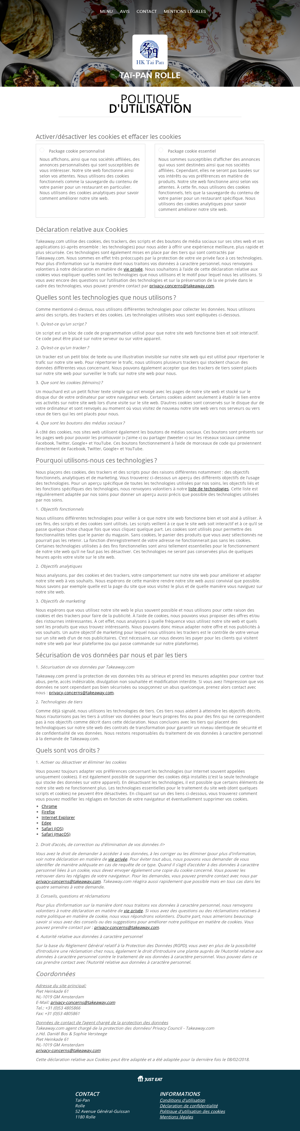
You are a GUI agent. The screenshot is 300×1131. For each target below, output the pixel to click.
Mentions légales (185, 11)
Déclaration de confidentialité (189, 1105)
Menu (106, 11)
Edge (46, 823)
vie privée (133, 269)
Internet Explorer (58, 817)
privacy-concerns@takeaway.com (181, 286)
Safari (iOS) (52, 828)
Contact (147, 11)
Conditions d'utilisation (182, 1100)
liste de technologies (208, 489)
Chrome (49, 806)
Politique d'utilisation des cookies (192, 1111)
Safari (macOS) (56, 834)
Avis (124, 11)
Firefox (48, 812)
